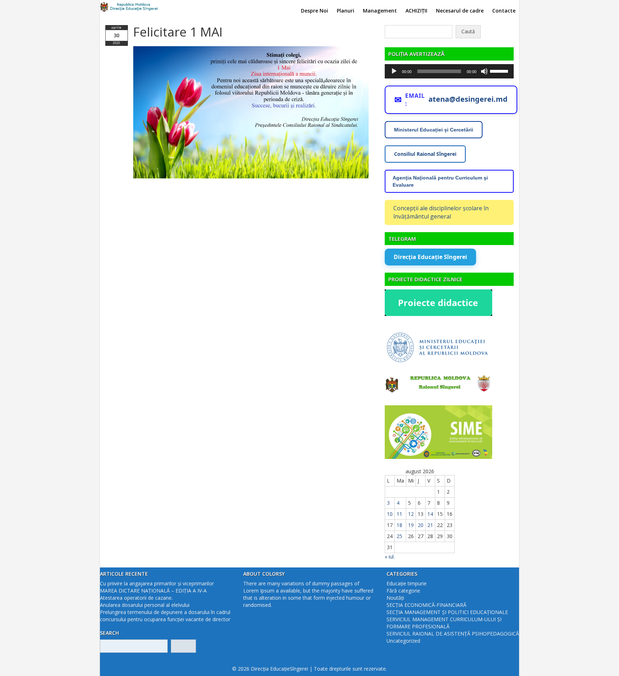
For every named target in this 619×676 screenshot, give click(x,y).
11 (399, 513)
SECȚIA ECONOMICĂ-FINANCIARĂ (426, 604)
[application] (449, 71)
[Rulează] (394, 71)
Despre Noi (314, 10)
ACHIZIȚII (416, 10)
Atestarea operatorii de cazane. (136, 597)
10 (390, 513)
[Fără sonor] (484, 71)
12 (411, 513)
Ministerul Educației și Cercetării (433, 130)
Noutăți (395, 597)
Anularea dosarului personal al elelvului (144, 604)
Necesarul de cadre (460, 10)
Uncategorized (403, 640)
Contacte (503, 10)
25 (399, 536)
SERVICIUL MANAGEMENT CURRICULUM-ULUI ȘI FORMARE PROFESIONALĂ (444, 623)
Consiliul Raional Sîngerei (425, 153)
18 (399, 525)
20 (420, 525)
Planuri (345, 10)
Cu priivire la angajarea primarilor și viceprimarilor (157, 583)
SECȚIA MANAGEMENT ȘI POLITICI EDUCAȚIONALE (447, 612)
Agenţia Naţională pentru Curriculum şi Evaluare (440, 181)
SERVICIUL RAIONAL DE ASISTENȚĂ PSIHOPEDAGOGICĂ (453, 633)
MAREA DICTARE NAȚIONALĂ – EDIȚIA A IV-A (153, 590)
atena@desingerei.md (468, 99)
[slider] (500, 70)
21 (430, 525)
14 (430, 513)
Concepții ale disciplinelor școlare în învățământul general (441, 212)
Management (380, 10)
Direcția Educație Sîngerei (430, 257)
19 (411, 525)
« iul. (390, 556)
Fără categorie (403, 590)
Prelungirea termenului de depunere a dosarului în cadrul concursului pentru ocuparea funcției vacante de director (165, 616)
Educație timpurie (407, 583)
